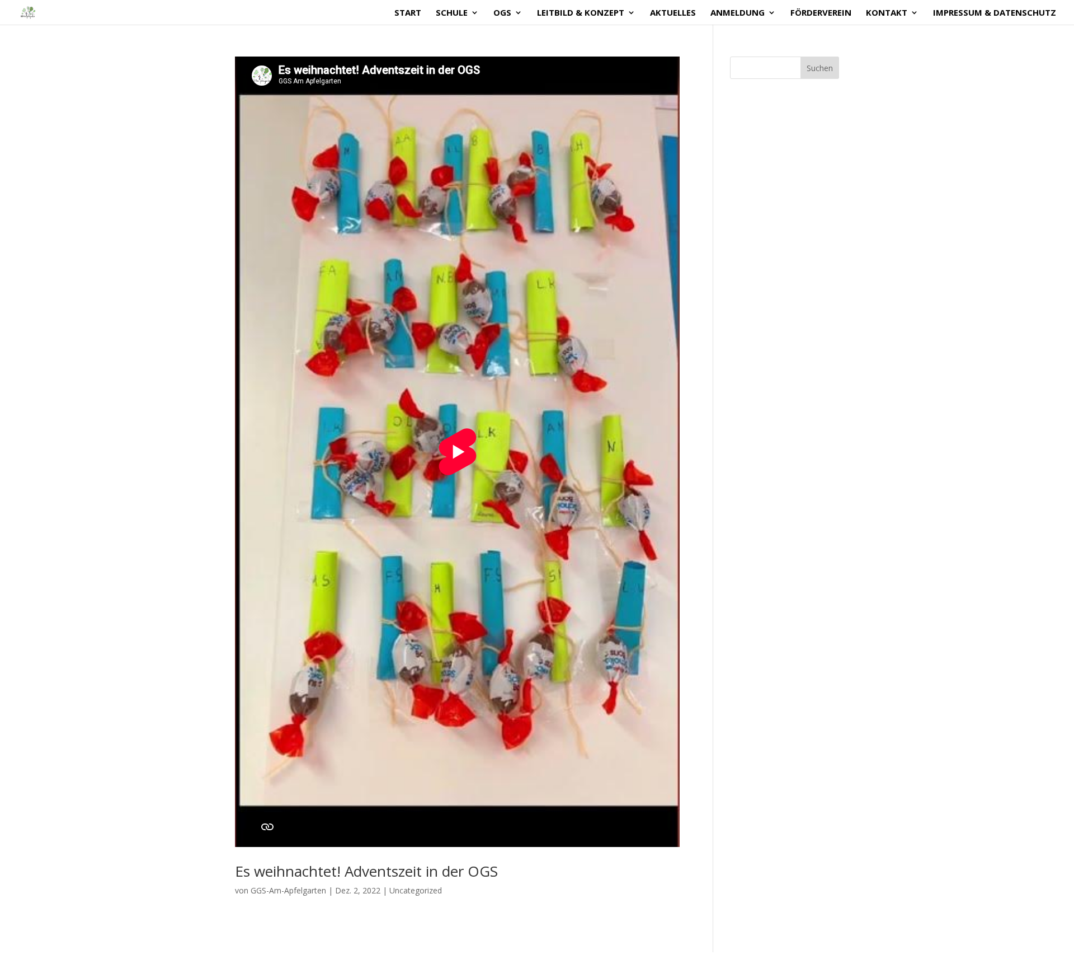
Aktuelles (673, 13)
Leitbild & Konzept (580, 13)
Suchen (820, 68)
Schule (452, 13)
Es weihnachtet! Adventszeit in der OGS (366, 871)
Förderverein (820, 13)
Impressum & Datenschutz (994, 13)
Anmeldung (737, 13)
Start (407, 13)
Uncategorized (415, 890)
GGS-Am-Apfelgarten (288, 890)
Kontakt (886, 13)
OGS (502, 13)
